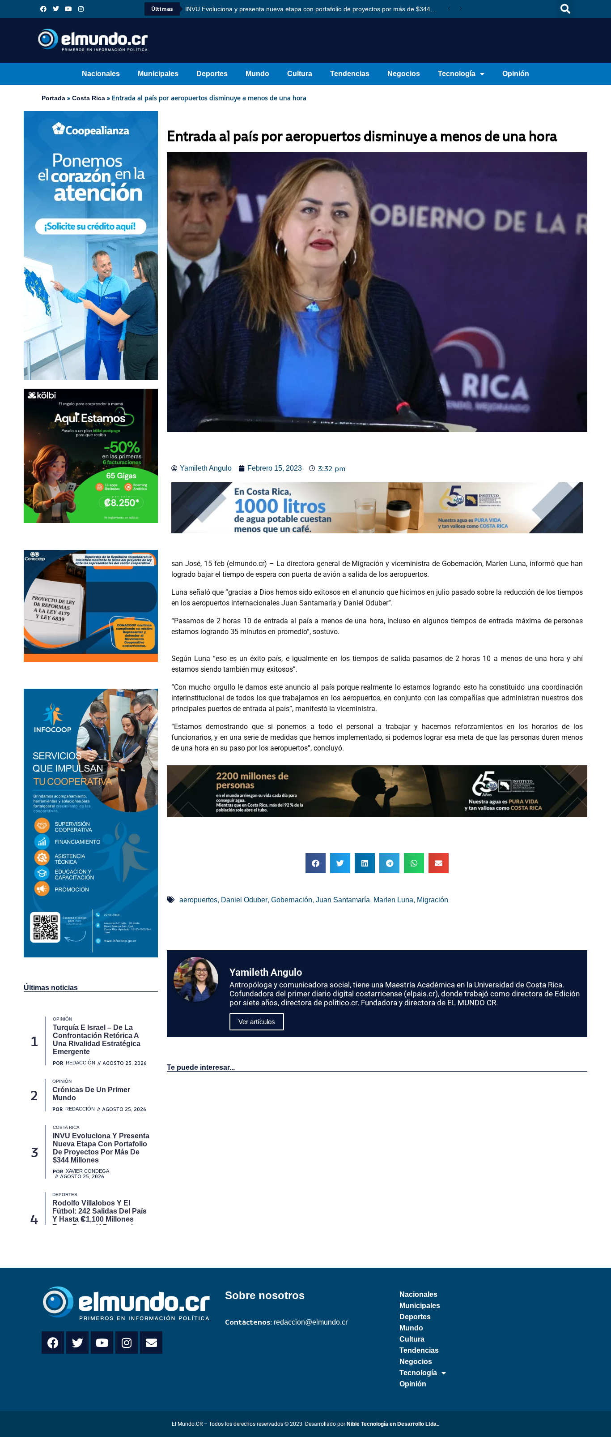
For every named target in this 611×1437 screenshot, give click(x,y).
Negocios (403, 73)
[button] (565, 9)
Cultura (299, 73)
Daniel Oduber (244, 900)
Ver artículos (256, 1021)
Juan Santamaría (343, 900)
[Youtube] (68, 9)
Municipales (158, 73)
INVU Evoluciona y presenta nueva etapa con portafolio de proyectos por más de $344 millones (314, 9)
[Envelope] (151, 1342)
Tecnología (456, 73)
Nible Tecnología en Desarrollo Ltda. (392, 1424)
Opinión (515, 73)
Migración (432, 900)
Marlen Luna (393, 900)
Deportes (212, 73)
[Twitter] (56, 9)
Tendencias (349, 73)
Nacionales (101, 73)
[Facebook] (43, 9)
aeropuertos (198, 900)
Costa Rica (88, 98)
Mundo (257, 73)
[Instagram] (81, 9)
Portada (53, 98)
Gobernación (291, 900)
